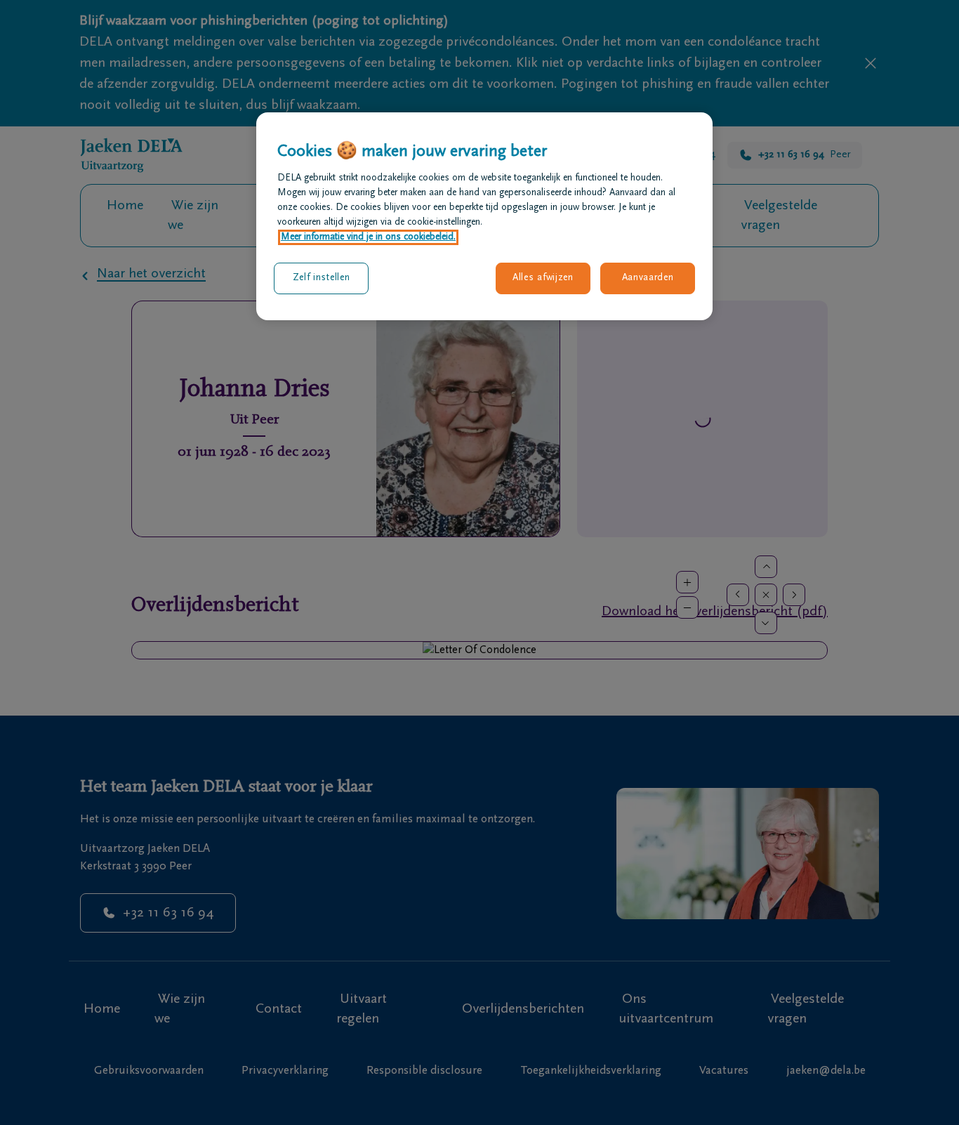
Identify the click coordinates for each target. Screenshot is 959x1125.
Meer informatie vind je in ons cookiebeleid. (368, 237)
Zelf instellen (321, 278)
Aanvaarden (648, 278)
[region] (484, 216)
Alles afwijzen (543, 278)
